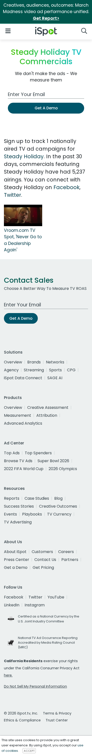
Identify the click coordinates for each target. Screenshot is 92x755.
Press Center (16, 559)
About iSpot (15, 552)
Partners (69, 559)
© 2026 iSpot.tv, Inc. (21, 713)
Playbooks (32, 514)
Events (10, 514)
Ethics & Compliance (22, 720)
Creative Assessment (47, 407)
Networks (55, 362)
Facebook (66, 187)
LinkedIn (11, 605)
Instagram (35, 605)
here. (8, 675)
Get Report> (46, 18)
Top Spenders (38, 453)
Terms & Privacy (57, 713)
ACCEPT (29, 751)
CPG (71, 370)
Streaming (34, 370)
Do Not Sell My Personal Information (35, 686)
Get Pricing (43, 567)
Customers (42, 552)
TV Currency (59, 514)
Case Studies (37, 498)
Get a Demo (15, 567)
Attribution (46, 415)
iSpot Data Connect (23, 378)
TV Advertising (18, 522)
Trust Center (57, 720)
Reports (11, 498)
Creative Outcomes (58, 506)
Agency (11, 370)
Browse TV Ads (18, 461)
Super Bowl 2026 (53, 461)
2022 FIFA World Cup (23, 469)
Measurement (17, 415)
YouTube (56, 597)
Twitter (12, 195)
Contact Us (45, 559)
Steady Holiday (24, 156)
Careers (66, 552)
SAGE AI (54, 378)
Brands (34, 362)
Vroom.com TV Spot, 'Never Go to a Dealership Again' (23, 240)
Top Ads (12, 453)
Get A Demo (46, 108)
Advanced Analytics (23, 423)
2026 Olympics (63, 469)
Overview (13, 362)
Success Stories (19, 506)
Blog (58, 498)
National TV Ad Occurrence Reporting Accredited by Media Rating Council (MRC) (48, 642)
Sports (55, 370)
